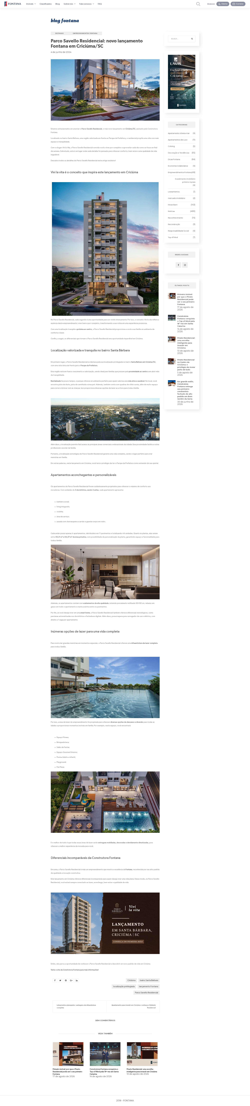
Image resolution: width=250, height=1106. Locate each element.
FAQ (100, 4)
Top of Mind (173, 237)
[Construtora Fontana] (13, 4)
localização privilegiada (124, 986)
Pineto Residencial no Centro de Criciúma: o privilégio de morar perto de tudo (186, 365)
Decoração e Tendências (178, 153)
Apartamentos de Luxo (177, 140)
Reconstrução (174, 224)
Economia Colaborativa (178, 166)
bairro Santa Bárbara (149, 980)
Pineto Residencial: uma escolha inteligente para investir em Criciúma (186, 343)
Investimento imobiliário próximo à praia (185, 180)
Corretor (239, 4)
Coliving (171, 146)
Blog (57, 4)
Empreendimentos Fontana (85, 33)
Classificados (46, 4)
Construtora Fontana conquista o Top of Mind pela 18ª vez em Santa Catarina (104, 1071)
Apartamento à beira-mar (179, 133)
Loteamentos (173, 192)
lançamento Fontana (148, 986)
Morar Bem (172, 205)
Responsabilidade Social (178, 231)
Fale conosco (85, 4)
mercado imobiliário (176, 198)
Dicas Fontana (174, 159)
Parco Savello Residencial (146, 993)
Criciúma (131, 980)
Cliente (224, 4)
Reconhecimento (175, 218)
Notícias (171, 211)
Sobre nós (68, 4)
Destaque (59, 33)
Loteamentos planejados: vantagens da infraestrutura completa (76, 1006)
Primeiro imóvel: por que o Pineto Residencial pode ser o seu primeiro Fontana (67, 1071)
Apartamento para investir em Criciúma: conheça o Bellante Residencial (134, 1006)
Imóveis (30, 4)
